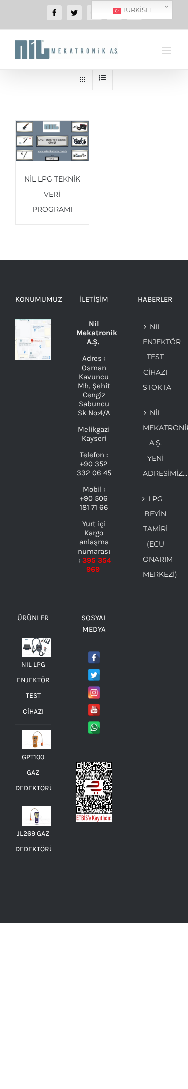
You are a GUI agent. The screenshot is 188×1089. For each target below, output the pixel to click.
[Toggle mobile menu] (167, 50)
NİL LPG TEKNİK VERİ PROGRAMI (52, 194)
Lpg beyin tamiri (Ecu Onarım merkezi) (155, 536)
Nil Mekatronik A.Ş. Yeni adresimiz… (155, 442)
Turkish (136, 10)
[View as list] (102, 77)
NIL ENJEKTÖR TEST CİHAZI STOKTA (155, 357)
